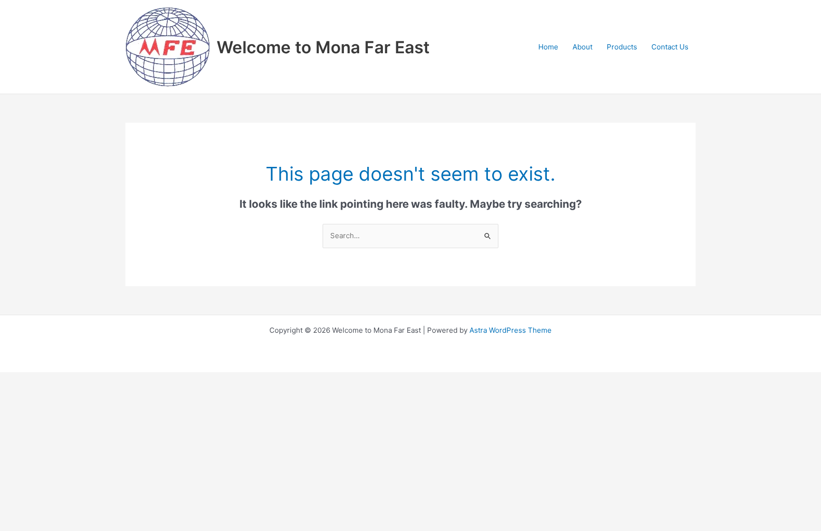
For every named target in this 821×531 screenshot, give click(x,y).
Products (622, 46)
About (582, 46)
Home (548, 46)
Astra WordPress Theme (510, 330)
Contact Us (669, 46)
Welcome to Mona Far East (323, 47)
